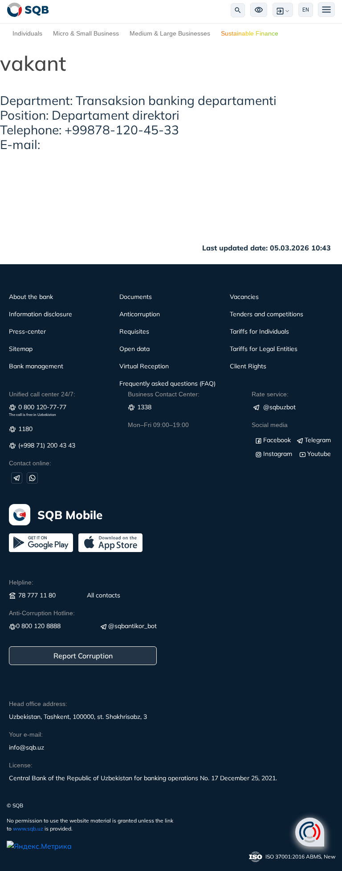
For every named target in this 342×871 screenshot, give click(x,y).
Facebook (277, 440)
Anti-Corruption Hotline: (42, 613)
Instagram (277, 454)
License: (21, 765)
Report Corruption (83, 655)
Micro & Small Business (86, 33)
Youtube (319, 454)
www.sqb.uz (28, 828)
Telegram (318, 440)
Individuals (27, 33)
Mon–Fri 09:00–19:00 (158, 424)
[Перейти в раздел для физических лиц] (28, 9)
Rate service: (270, 394)
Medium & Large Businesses (170, 33)
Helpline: (21, 582)
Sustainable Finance (249, 33)
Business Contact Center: (164, 394)
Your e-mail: (26, 734)
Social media (270, 424)
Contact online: (30, 463)
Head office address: (38, 703)
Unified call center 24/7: (42, 394)
